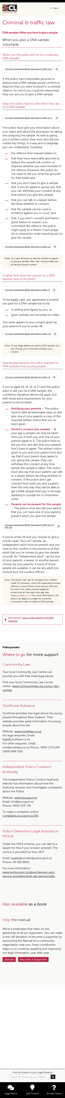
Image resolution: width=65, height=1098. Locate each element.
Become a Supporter (33, 959)
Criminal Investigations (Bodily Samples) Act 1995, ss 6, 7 (29, 69)
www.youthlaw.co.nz (28, 731)
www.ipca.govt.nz (26, 797)
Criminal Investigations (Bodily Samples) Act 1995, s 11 (28, 246)
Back (56, 8)
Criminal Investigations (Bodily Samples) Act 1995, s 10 (28, 334)
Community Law (13, 9)
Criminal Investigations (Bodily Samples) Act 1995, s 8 (27, 377)
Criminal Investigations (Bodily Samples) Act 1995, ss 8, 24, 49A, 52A (29, 526)
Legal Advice (11, 1093)
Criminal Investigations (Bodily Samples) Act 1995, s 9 (27, 290)
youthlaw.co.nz (24, 595)
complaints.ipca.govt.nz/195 (20, 815)
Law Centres (32, 1093)
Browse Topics (54, 1093)
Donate (9, 959)
